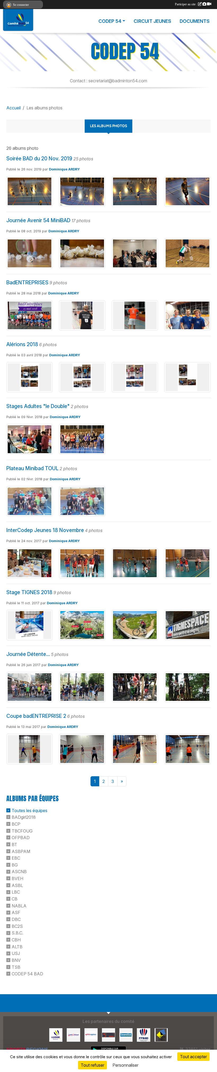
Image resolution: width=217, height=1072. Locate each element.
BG (15, 864)
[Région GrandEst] (126, 1034)
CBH (16, 939)
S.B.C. (17, 933)
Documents (195, 21)
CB (14, 899)
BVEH (17, 878)
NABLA (19, 905)
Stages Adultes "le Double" (38, 406)
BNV (16, 960)
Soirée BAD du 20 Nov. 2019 (39, 158)
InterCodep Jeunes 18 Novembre (45, 530)
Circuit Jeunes (152, 21)
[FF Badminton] (143, 1034)
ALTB (17, 946)
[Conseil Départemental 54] (161, 1034)
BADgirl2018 (24, 817)
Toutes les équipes (29, 810)
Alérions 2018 (22, 344)
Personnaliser (125, 1065)
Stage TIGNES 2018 (29, 592)
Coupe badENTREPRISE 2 (36, 716)
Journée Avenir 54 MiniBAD (38, 220)
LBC (16, 892)
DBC (16, 919)
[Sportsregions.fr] (91, 1034)
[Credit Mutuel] (73, 1034)
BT (14, 844)
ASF (16, 912)
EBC (16, 858)
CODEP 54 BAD (27, 973)
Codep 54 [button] (109, 21)
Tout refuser (92, 1065)
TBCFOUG (22, 830)
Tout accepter (193, 1056)
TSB (16, 967)
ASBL (17, 885)
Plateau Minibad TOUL (32, 468)
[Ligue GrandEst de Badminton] (55, 1034)
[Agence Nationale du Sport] (108, 1034)
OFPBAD (21, 837)
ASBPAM (21, 851)
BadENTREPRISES (27, 282)
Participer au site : (186, 4)
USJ (16, 953)
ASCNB (19, 871)
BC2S (17, 926)
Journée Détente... (28, 654)
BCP (16, 824)
